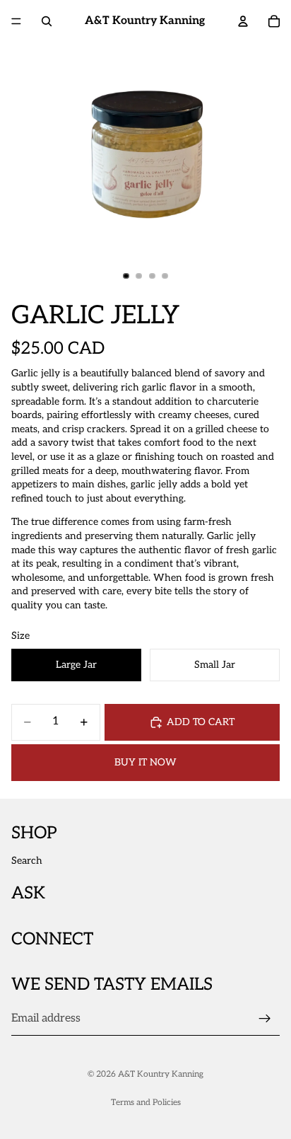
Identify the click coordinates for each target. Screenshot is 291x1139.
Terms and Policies (146, 1102)
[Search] (46, 21)
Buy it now (145, 762)
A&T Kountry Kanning (160, 1074)
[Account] (243, 21)
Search (26, 861)
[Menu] (16, 21)
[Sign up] (265, 1019)
